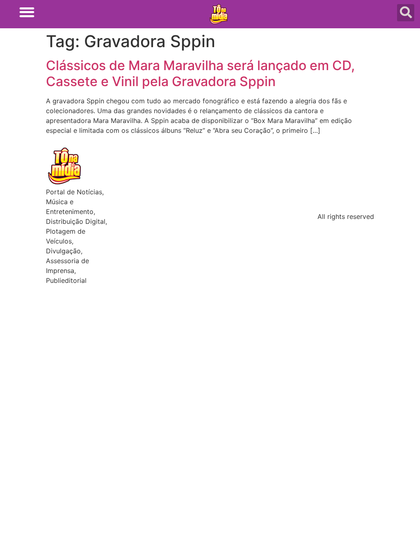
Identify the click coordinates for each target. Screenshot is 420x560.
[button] (27, 12)
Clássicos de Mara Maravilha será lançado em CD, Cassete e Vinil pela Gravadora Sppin (200, 73)
